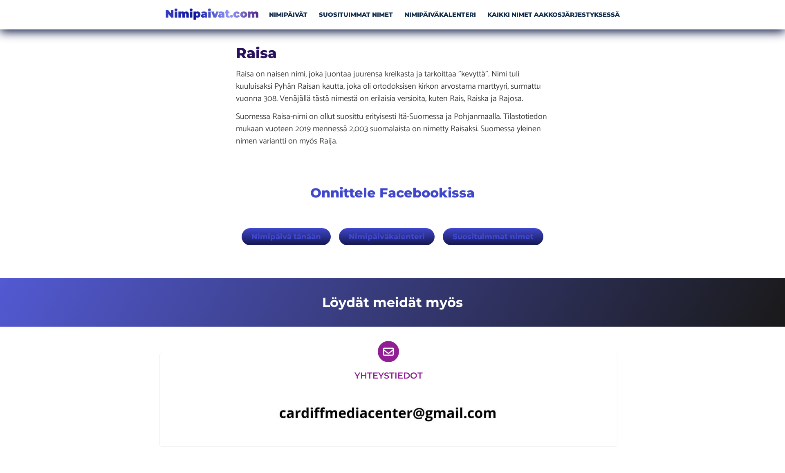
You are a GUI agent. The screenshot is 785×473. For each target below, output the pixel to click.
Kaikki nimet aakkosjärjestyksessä (553, 14)
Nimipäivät (288, 14)
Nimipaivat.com (212, 13)
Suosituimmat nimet (356, 14)
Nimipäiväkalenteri (440, 14)
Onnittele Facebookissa (392, 193)
